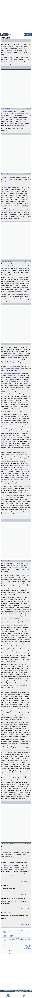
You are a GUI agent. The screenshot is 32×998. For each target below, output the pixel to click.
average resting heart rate (21, 390)
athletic (3, 117)
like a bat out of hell (13, 734)
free (24, 197)
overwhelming (5, 469)
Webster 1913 (11, 843)
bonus (10, 457)
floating (3, 195)
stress (10, 214)
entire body (20, 505)
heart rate (4, 394)
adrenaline (16, 739)
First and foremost (6, 373)
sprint (18, 616)
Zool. (11, 865)
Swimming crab (19, 867)
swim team (6, 584)
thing (3, 560)
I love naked (12, 931)
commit (3, 368)
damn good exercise (15, 375)
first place (12, 683)
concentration (5, 422)
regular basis (14, 368)
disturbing (15, 210)
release (8, 191)
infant (19, 268)
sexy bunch (14, 398)
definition (4, 843)
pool (13, 195)
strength (10, 125)
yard (16, 625)
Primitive (26, 48)
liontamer (8, 344)
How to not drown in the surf (4, 947)
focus (5, 431)
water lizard (12, 50)
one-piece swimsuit (4, 932)
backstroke (12, 943)
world (15, 201)
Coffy (20, 943)
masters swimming (12, 936)
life (27, 210)
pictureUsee (9, 173)
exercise (12, 123)
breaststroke (12, 939)
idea (3, 41)
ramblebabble (9, 261)
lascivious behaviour (23, 477)
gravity (22, 199)
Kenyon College (4, 936)
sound (3, 205)
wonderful (7, 111)
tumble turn (27, 935)
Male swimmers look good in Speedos (12, 411)
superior (10, 117)
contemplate (15, 208)
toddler (16, 281)
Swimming (4, 187)
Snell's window (27, 952)
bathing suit (27, 931)
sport (10, 400)
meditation (4, 416)
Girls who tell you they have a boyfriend (20, 932)
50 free (5, 613)
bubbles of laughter (6, 62)
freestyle (20, 935)
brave (3, 270)
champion (10, 357)
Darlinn (27, 943)
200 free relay (14, 613)
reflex (3, 266)
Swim (15, 898)
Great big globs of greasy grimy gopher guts (19, 939)
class (9, 296)
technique (24, 119)
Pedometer (4, 952)
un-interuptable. (10, 441)
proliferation (15, 294)
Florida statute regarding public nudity (12, 952)
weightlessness (24, 792)
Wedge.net (8, 108)
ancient (9, 798)
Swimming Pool (4, 940)
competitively (18, 113)
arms (29, 179)
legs (5, 181)
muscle (13, 381)
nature (29, 722)
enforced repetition (14, 435)
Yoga (17, 193)
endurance (21, 125)
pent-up (10, 588)
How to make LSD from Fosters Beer (12, 947)
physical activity (14, 454)
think (22, 212)
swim (4, 943)
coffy (7, 41)
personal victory (15, 760)
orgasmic (8, 516)
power (18, 216)
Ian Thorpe (19, 947)
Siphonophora (9, 867)
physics (6, 724)
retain (11, 277)
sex (19, 370)
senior (16, 575)
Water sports (27, 939)
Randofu (8, 560)
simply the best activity (15, 366)
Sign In (28, 34)
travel (12, 205)
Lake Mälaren (20, 952)
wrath (19, 270)
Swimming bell (5, 865)
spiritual (3, 191)
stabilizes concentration (8, 437)
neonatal (28, 294)
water (14, 179)
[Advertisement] (16, 16)
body (6, 179)
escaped (7, 199)
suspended (11, 57)
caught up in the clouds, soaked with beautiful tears (27, 947)
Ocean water (9, 52)
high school (26, 575)
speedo (21, 579)
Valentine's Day (16, 664)
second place (15, 685)
